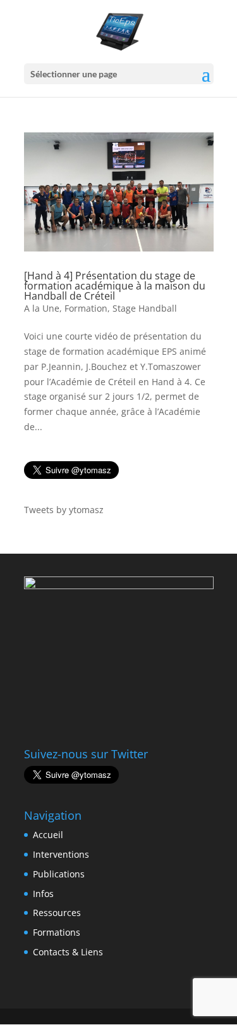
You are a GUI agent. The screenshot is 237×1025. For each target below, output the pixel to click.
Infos (43, 894)
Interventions (61, 854)
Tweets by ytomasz (64, 510)
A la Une (41, 308)
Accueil (48, 835)
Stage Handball (144, 308)
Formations (56, 932)
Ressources (57, 913)
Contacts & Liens (68, 952)
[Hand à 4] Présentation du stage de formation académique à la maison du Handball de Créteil (114, 286)
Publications (59, 874)
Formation (85, 308)
